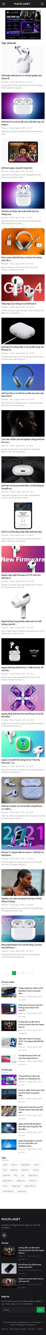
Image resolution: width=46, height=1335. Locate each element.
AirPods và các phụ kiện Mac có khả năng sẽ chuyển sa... (22, 487)
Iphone (14, 1165)
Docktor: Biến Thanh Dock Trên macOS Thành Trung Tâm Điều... (31, 1092)
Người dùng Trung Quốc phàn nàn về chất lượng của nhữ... (21, 622)
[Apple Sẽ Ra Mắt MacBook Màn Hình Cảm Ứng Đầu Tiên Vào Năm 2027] (9, 1128)
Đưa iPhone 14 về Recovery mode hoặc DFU (29, 1265)
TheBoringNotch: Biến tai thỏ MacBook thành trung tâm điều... (30, 990)
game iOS (6, 1175)
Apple (5, 1165)
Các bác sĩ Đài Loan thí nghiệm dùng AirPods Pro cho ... (22, 440)
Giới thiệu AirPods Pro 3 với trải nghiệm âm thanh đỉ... (21, 77)
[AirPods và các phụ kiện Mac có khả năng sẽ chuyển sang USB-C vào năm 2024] (23, 469)
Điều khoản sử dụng (18, 1329)
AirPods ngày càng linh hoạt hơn (16, 168)
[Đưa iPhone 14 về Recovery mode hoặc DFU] (9, 1268)
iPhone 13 (32, 1181)
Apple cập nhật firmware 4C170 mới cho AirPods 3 (21, 576)
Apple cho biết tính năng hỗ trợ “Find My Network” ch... (20, 761)
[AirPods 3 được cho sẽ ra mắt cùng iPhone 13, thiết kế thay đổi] (23, 790)
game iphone (7, 1181)
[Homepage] (23, 4)
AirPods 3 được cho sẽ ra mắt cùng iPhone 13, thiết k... (21, 807)
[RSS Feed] (4, 1235)
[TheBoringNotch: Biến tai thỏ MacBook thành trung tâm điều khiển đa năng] (9, 992)
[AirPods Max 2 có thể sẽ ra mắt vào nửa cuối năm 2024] (23, 377)
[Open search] (42, 4)
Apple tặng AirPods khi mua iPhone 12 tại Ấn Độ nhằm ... (22, 715)
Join (40, 1310)
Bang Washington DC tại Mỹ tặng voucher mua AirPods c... (21, 946)
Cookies (40, 1329)
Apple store (21, 1181)
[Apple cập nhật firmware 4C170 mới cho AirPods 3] (23, 559)
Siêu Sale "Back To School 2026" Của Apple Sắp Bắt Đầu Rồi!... (31, 1041)
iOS (23, 1175)
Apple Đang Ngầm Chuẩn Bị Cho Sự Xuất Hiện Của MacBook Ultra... (30, 1143)
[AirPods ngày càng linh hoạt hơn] (23, 152)
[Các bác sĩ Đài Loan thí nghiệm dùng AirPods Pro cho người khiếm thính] (23, 423)
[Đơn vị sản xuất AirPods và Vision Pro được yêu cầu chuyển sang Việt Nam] (23, 241)
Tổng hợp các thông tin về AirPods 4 (18, 303)
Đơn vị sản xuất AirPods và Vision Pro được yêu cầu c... (21, 259)
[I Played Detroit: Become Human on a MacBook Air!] (9, 1080)
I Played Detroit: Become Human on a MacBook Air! (29, 1077)
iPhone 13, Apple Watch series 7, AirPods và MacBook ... (22, 853)
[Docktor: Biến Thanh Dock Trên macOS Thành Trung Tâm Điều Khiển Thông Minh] (9, 1094)
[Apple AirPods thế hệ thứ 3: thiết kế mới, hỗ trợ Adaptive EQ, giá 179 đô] (23, 651)
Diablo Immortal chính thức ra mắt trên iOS (31, 1280)
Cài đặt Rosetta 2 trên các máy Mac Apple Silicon (29, 1056)
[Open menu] (4, 4)
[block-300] (23, 24)
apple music (16, 1186)
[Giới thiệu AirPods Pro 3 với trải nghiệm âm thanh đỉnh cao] (23, 59)
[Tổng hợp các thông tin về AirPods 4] (23, 287)
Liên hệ (5, 1329)
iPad (4, 1170)
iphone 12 (25, 1170)
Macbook (14, 1170)
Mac (15, 1175)
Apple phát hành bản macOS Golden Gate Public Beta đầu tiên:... (30, 1109)
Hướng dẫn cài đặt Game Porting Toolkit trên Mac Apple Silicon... (31, 1024)
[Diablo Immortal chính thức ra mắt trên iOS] (9, 1282)
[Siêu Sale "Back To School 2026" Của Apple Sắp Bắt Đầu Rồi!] (9, 1042)
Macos (36, 1165)
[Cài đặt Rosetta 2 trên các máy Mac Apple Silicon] (9, 1059)
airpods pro (22, 1191)
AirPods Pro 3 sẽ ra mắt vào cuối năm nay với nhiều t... (22, 123)
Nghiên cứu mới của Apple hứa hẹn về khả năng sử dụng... (21, 900)
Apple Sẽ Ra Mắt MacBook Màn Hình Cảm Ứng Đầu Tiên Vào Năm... (30, 1126)
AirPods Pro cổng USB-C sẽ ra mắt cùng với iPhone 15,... (22, 348)
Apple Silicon (33, 1175)
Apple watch (25, 1165)
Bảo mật (31, 1329)
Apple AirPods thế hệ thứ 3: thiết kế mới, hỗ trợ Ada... (22, 669)
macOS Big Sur (8, 1191)
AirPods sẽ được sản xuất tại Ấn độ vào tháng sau (20, 212)
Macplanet (4, 82)
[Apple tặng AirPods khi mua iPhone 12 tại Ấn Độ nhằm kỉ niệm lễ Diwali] (23, 697)
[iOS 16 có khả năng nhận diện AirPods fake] (23, 515)
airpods (36, 1170)
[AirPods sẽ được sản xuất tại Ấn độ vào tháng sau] (23, 195)
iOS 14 (5, 1186)
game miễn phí (30, 1186)
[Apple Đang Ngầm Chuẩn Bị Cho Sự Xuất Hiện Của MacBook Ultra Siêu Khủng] (9, 1144)
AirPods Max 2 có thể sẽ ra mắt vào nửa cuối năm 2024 (22, 394)
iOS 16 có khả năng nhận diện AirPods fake (21, 531)
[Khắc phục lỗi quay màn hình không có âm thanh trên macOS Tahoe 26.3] (9, 1009)
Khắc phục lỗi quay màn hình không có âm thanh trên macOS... (30, 1007)
